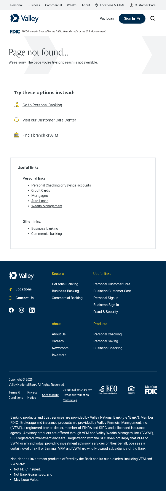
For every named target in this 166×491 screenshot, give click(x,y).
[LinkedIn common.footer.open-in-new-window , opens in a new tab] (32, 310)
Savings (70, 185)
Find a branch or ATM (40, 135)
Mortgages (39, 196)
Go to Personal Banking (42, 105)
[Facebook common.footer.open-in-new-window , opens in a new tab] (11, 310)
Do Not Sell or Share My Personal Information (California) (77, 395)
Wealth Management (46, 206)
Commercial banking (46, 234)
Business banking (44, 228)
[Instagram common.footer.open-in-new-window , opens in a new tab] (21, 310)
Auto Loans (39, 201)
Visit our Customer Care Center (49, 120)
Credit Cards (40, 190)
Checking (53, 185)
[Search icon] (153, 18)
